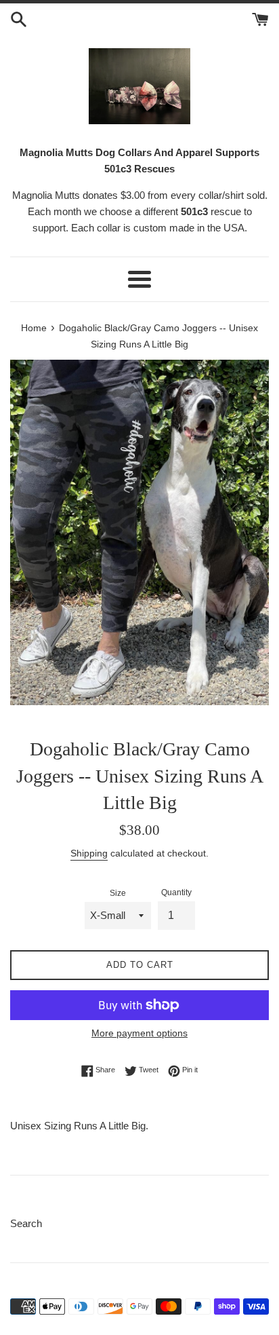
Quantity (176, 892)
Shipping (89, 853)
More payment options (139, 1033)
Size (118, 893)
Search (26, 1223)
